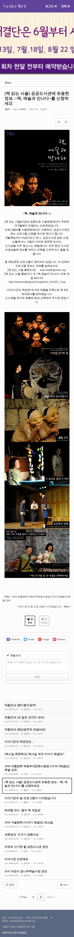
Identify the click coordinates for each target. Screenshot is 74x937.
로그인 (49, 6)
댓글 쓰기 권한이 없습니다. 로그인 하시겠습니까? (34, 662)
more (37, 43)
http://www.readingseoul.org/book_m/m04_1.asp (37, 281)
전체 (63, 6)
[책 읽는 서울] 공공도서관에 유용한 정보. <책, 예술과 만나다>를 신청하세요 (37, 98)
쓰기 (65, 884)
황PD (7, 109)
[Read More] (37, 756)
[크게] (58, 122)
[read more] (37, 707)
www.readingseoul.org (53, 269)
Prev (23, 897)
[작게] (65, 122)
